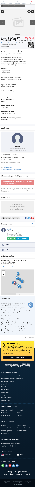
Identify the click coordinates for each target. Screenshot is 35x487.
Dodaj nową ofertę (17, 357)
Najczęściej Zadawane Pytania (13, 474)
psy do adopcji (5, 389)
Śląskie (19, 413)
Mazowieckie (5, 413)
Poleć (16, 218)
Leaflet (17, 294)
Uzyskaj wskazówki (9, 267)
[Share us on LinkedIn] (17, 465)
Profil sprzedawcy (10, 250)
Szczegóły (30, 223)
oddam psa (5, 392)
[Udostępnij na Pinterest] (32, 218)
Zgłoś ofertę (30, 338)
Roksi (9, 229)
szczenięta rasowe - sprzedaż (10, 376)
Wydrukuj (7, 218)
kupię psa (4, 387)
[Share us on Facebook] (6, 465)
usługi (3, 395)
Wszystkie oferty (22, 238)
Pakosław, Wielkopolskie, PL (9, 43)
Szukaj (9, 472)
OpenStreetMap (24, 294)
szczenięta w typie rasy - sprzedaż (12, 379)
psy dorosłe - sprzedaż (8, 381)
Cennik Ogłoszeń (6, 431)
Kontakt (3, 425)
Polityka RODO (5, 433)
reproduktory (5, 384)
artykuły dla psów (6, 397)
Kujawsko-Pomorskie (7, 410)
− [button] (3, 274)
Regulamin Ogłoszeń (23, 428)
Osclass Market (6, 428)
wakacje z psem (6, 400)
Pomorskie (20, 410)
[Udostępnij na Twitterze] (29, 218)
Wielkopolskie (5, 415)
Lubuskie (19, 415)
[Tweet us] (13, 465)
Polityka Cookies (22, 431)
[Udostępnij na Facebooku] (26, 218)
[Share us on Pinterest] (10, 465)
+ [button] (3, 272)
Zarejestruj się (21, 425)
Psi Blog (29, 474)
